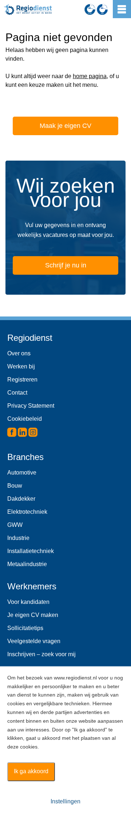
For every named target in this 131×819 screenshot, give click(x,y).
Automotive (21, 472)
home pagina (90, 76)
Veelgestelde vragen (33, 641)
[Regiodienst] (28, 9)
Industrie (18, 538)
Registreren (22, 379)
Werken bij (21, 366)
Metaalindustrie (27, 564)
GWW (15, 525)
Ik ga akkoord (31, 771)
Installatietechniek (30, 551)
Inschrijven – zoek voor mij (41, 654)
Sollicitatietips (25, 628)
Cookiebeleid (24, 419)
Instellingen (65, 801)
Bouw (14, 486)
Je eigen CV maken (32, 615)
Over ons (19, 353)
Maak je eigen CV (65, 125)
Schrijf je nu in (65, 265)
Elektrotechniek (27, 512)
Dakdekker (21, 499)
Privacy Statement (30, 406)
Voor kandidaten (28, 602)
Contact (17, 393)
